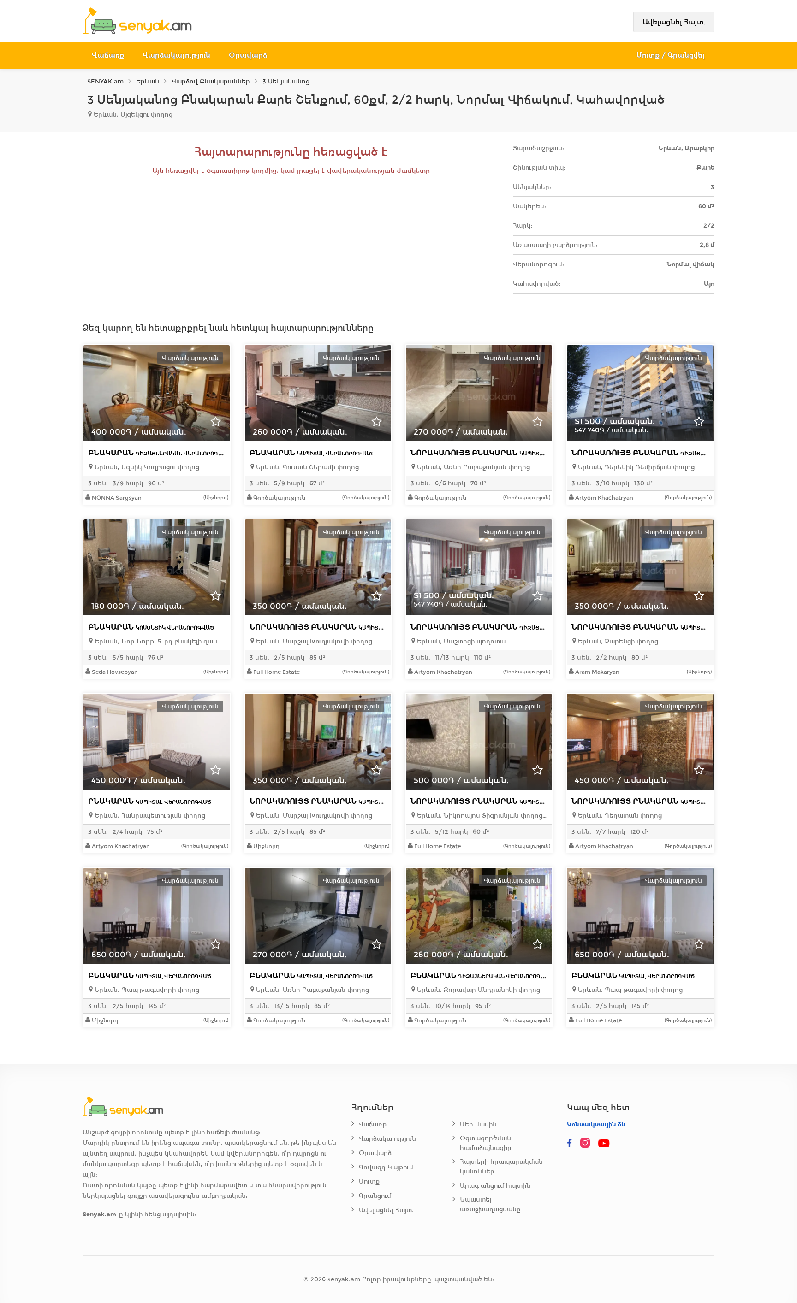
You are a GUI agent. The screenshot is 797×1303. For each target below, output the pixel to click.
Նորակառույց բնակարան (502, 453)
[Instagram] (587, 1143)
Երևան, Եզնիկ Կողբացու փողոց (146, 467)
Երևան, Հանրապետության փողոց (149, 816)
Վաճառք (108, 55)
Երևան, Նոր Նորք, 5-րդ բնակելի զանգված (159, 641)
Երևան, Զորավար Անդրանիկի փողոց (477, 990)
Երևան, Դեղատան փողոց (619, 816)
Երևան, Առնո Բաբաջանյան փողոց (472, 467)
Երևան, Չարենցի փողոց (617, 641)
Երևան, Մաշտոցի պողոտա (460, 641)
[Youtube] (604, 1143)
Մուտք (369, 1181)
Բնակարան (159, 453)
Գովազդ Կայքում (386, 1167)
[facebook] (569, 1143)
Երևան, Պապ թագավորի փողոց (146, 990)
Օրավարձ (248, 55)
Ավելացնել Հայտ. (673, 22)
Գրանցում (375, 1196)
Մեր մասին (478, 1124)
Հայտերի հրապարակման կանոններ (501, 1166)
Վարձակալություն (176, 55)
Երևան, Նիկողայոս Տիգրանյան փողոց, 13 (481, 816)
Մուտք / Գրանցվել (670, 55)
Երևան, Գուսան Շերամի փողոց (306, 467)
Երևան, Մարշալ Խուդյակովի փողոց (313, 641)
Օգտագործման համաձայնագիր (486, 1143)
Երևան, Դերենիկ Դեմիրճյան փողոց (635, 467)
